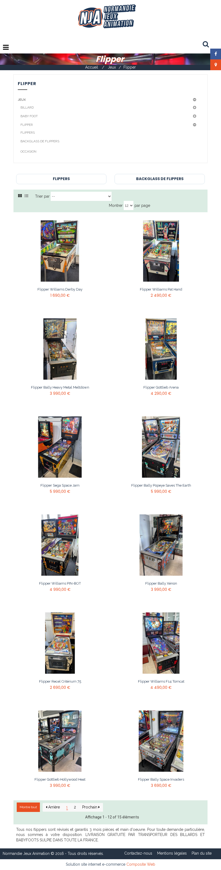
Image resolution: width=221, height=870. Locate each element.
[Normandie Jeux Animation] (106, 16)
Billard (27, 107)
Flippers (27, 132)
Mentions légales (172, 853)
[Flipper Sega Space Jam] (59, 447)
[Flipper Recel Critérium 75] (59, 643)
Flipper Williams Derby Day (59, 289)
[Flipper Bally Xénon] (161, 545)
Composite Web (140, 864)
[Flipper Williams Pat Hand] (161, 251)
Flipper (26, 125)
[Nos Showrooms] (216, 64)
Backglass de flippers (39, 141)
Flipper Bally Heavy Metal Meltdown (60, 387)
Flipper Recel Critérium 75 (60, 681)
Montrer (116, 205)
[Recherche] (206, 44)
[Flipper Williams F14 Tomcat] (161, 643)
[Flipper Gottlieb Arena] (161, 349)
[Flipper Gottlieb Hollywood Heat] (59, 741)
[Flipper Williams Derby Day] (59, 251)
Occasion (28, 151)
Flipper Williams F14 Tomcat (161, 681)
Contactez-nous (138, 853)
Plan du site (202, 853)
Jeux (22, 100)
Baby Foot (29, 116)
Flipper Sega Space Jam (60, 485)
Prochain (90, 807)
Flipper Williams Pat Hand (161, 289)
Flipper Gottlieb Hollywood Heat (59, 779)
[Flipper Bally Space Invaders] (161, 741)
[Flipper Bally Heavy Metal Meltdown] (59, 349)
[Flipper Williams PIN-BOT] (59, 545)
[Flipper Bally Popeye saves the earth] (161, 447)
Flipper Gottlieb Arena (161, 387)
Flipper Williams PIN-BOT (60, 583)
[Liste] (26, 196)
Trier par (42, 196)
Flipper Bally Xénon (161, 583)
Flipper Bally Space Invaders (161, 779)
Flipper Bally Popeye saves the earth (161, 485)
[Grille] (20, 196)
